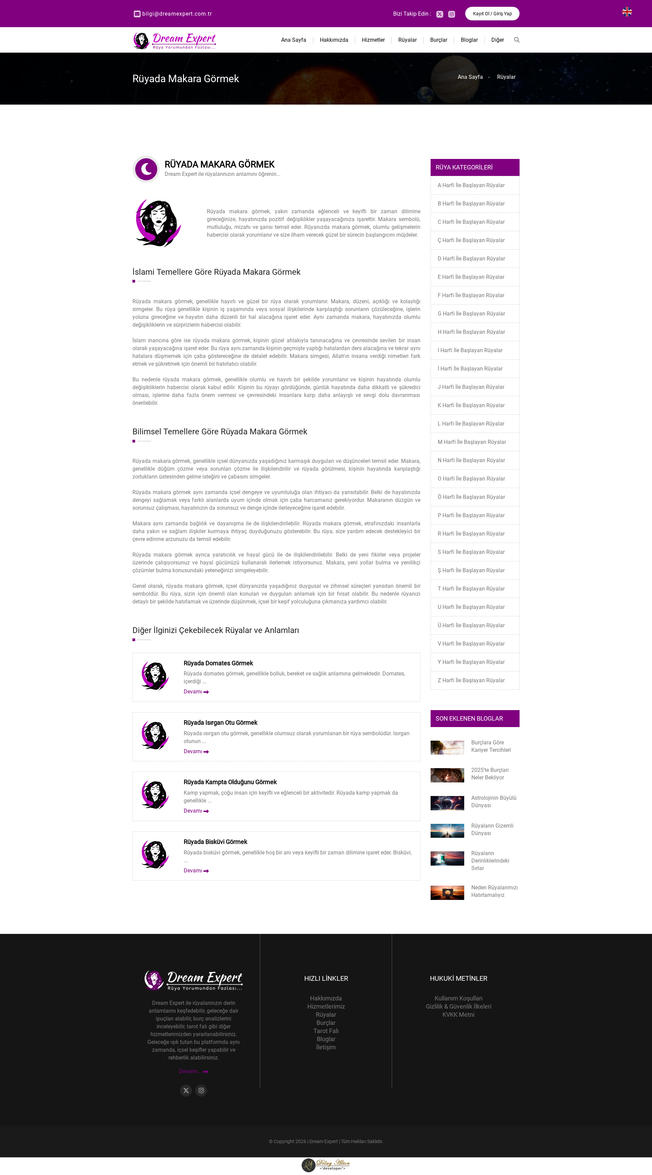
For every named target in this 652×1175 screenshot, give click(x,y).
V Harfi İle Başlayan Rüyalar (471, 643)
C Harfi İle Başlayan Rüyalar (471, 222)
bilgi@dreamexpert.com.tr (177, 14)
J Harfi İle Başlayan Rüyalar (471, 387)
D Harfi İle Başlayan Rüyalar (471, 258)
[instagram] (451, 14)
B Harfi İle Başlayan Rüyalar (471, 203)
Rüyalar (407, 40)
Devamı (193, 691)
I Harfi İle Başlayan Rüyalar (470, 350)
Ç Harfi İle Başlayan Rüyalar (471, 240)
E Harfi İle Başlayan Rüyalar (471, 277)
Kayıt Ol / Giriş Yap (492, 13)
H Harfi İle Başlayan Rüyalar (471, 332)
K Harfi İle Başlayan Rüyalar (471, 405)
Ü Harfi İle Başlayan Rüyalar (471, 625)
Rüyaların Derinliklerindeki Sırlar (490, 860)
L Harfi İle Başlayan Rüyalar (471, 423)
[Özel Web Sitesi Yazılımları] (326, 1165)
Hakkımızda (334, 40)
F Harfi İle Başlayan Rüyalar (471, 295)
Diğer (497, 40)
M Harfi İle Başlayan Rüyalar (472, 442)
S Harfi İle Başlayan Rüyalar (471, 552)
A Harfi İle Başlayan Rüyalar (471, 185)
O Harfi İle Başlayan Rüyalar (471, 478)
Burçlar (438, 40)
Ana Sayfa (293, 40)
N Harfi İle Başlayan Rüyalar (471, 460)
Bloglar (469, 40)
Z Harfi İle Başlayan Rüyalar (471, 680)
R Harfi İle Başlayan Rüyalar (471, 533)
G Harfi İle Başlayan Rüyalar (471, 313)
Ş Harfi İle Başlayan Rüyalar (471, 570)
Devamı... (191, 1071)
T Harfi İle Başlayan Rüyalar (471, 588)
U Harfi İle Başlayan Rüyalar (471, 607)
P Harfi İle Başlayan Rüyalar (471, 515)
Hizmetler (373, 40)
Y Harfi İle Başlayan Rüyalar (471, 662)
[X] (439, 14)
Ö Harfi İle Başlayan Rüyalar (471, 497)
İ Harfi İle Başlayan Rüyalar (470, 368)
